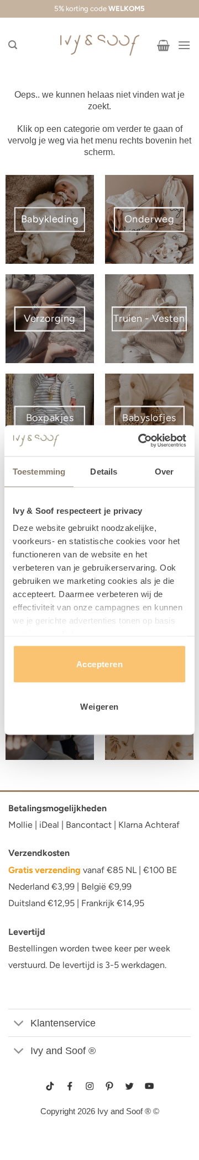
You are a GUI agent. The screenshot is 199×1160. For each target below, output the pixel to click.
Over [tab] (164, 471)
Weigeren (99, 706)
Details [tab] (103, 471)
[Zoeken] (12, 45)
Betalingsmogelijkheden (57, 808)
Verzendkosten (39, 853)
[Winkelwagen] (163, 45)
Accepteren (99, 663)
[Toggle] (19, 1024)
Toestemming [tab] (39, 471)
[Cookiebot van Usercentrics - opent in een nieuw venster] (140, 441)
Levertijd (26, 932)
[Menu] (184, 44)
